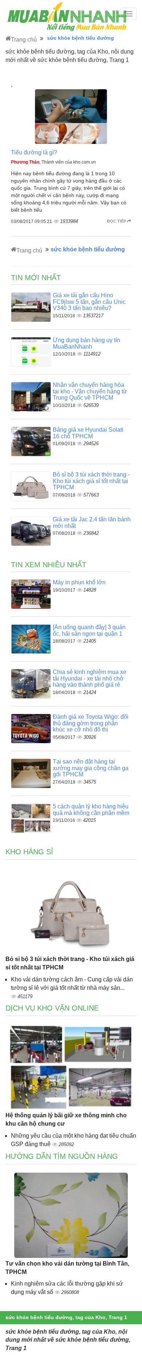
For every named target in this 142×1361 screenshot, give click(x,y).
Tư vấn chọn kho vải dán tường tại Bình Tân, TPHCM (67, 1267)
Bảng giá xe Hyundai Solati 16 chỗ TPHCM (88, 433)
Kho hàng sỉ (29, 852)
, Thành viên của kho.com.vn (53, 162)
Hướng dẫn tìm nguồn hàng (61, 1156)
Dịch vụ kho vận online (52, 1008)
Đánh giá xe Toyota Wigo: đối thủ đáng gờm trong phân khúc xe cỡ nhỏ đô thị (91, 723)
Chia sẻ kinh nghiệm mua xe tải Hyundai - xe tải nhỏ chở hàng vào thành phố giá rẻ (89, 678)
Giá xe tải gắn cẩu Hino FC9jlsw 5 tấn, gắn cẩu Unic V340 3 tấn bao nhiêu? (89, 301)
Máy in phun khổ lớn (79, 582)
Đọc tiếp (117, 221)
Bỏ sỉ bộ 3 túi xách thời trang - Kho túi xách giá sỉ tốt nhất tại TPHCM (91, 480)
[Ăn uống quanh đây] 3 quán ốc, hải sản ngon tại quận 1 (89, 630)
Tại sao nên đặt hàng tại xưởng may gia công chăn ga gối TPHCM (91, 767)
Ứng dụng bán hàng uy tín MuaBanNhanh (86, 343)
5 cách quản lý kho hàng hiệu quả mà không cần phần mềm (91, 809)
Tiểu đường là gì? (34, 152)
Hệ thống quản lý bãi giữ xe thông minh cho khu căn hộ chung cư (66, 1119)
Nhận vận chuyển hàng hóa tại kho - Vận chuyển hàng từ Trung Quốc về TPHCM (90, 391)
